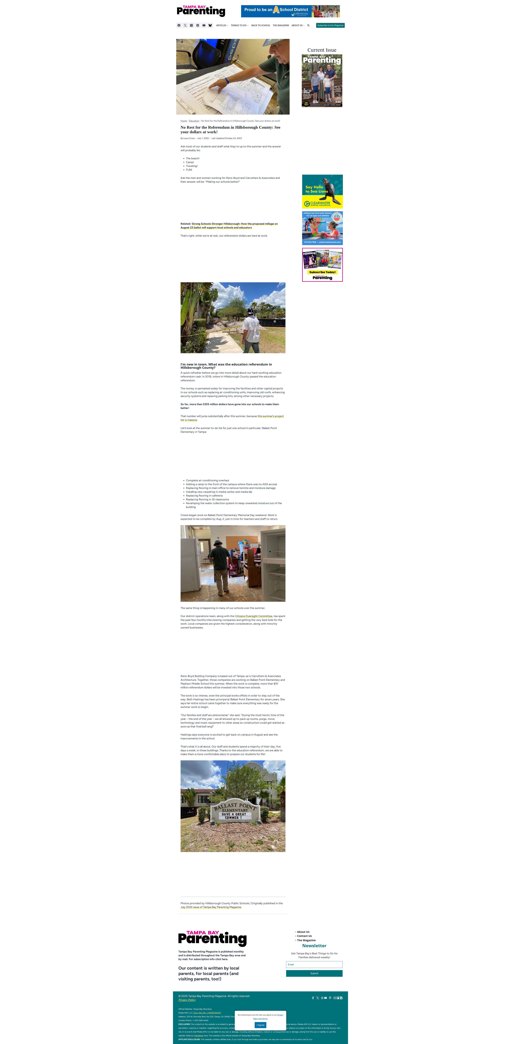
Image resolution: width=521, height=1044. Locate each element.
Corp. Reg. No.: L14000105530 (206, 1013)
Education (194, 120)
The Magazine (281, 25)
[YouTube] (204, 25)
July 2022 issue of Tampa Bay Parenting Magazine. (211, 907)
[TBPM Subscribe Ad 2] (323, 265)
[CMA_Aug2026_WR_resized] (323, 192)
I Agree (260, 1025)
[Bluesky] (210, 25)
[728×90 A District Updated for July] (290, 11)
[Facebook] (179, 25)
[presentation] (322, 80)
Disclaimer (199, 1035)
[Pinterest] (197, 25)
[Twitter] (185, 25)
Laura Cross (189, 138)
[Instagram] (191, 25)
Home (184, 120)
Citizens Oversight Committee (253, 616)
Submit (314, 973)
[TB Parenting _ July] (323, 228)
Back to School (260, 25)
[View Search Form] (308, 25)
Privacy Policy (187, 999)
